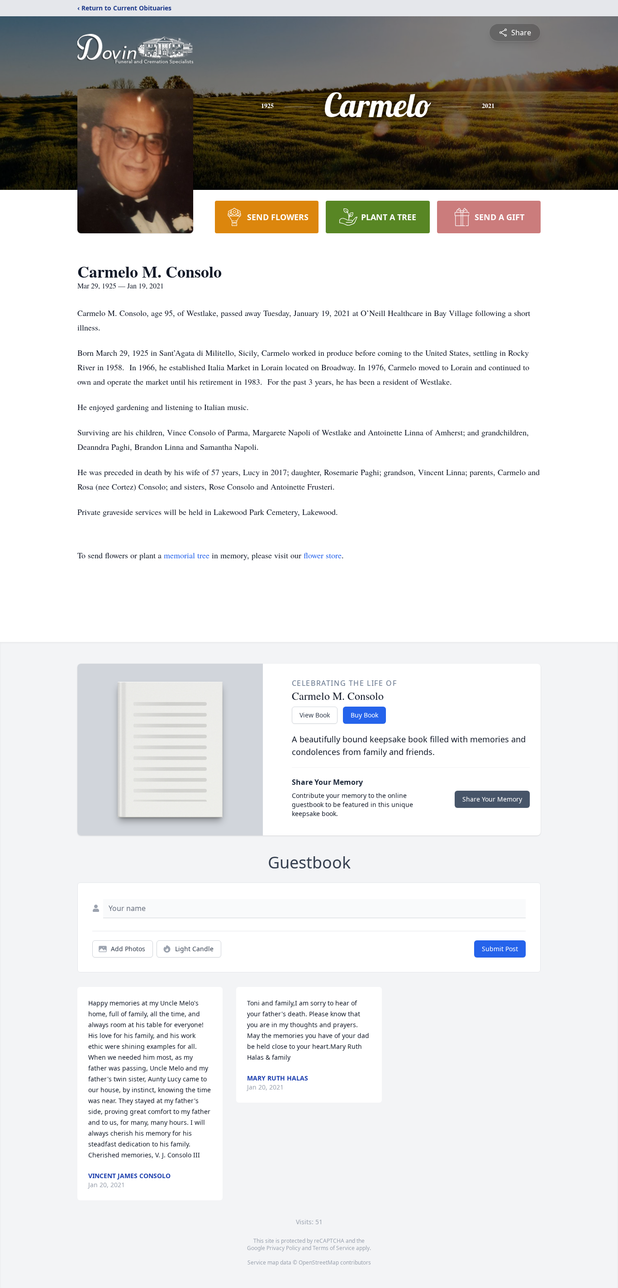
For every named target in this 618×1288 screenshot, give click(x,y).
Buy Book (364, 715)
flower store (323, 555)
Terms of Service (334, 1248)
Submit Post (500, 948)
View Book (314, 715)
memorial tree (186, 555)
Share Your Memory (492, 799)
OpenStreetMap (319, 1262)
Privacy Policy (283, 1248)
